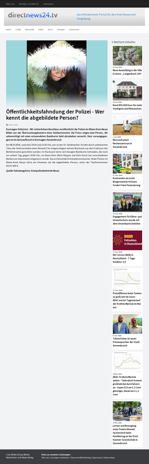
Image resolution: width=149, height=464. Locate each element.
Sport (50, 29)
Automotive (74, 29)
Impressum (48, 3)
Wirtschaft (29, 29)
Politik (18, 29)
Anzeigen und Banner (29, 3)
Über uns (10, 3)
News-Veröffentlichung (81, 457)
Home (8, 29)
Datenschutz (109, 457)
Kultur (41, 29)
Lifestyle (61, 29)
